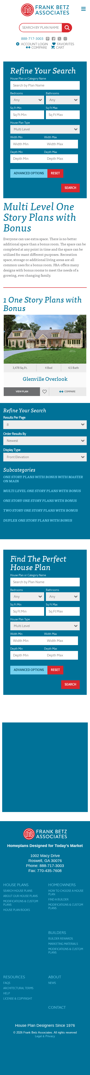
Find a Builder (58, 899)
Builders (57, 932)
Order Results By (14, 434)
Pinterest (47, 38)
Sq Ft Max (51, 108)
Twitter (59, 38)
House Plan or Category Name (28, 78)
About (54, 977)
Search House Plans (17, 891)
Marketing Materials (63, 944)
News (52, 983)
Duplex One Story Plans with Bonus (37, 520)
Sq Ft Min (15, 108)
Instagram (65, 38)
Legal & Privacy (45, 1036)
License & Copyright (17, 998)
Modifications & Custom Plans (20, 903)
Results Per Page (14, 417)
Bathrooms (52, 93)
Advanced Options (29, 173)
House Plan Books (16, 910)
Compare (39, 47)
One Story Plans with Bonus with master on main (43, 479)
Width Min (16, 137)
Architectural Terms (18, 988)
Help (6, 993)
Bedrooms (16, 93)
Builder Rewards (60, 938)
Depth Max (50, 152)
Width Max (50, 137)
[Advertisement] (45, 767)
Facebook (53, 38)
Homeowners (62, 885)
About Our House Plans (20, 896)
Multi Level (22, 129)
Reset (55, 173)
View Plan (22, 391)
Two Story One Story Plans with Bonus (40, 510)
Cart (60, 47)
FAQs (6, 983)
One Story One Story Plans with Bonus (40, 500)
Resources (14, 977)
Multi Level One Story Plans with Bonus (42, 491)
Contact (57, 1007)
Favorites (65, 44)
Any (17, 100)
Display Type (12, 450)
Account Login (34, 44)
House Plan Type (20, 123)
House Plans (15, 885)
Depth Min (16, 152)
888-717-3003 (32, 38)
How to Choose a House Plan (65, 892)
